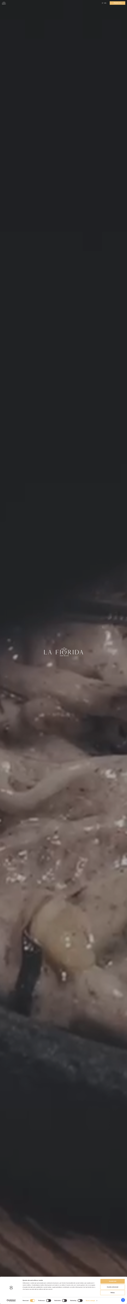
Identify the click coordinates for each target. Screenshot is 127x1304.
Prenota (117, 3)
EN (105, 3)
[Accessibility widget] (123, 1300)
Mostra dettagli (90, 1300)
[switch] (48, 1300)
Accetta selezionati (112, 1287)
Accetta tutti (112, 1281)
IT (102, 3)
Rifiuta (113, 1292)
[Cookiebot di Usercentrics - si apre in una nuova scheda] (11, 1300)
